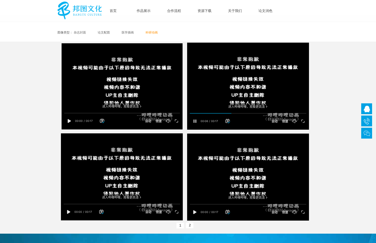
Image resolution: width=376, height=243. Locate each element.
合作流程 (174, 11)
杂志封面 (80, 32)
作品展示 (144, 11)
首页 (113, 11)
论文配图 (104, 32)
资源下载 (205, 11)
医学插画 (128, 32)
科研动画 (152, 32)
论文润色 (265, 11)
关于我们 (235, 11)
